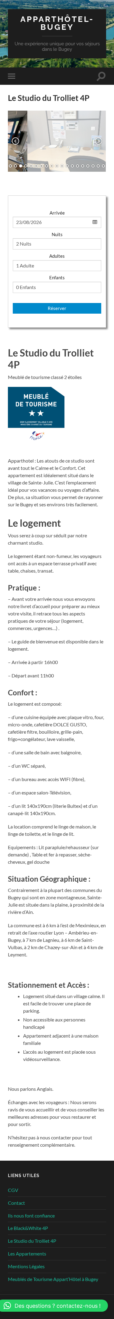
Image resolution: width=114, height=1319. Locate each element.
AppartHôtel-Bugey (57, 23)
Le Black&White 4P (28, 1228)
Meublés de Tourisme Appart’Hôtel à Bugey (53, 1279)
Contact (16, 1203)
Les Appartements (27, 1253)
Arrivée (57, 212)
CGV (13, 1190)
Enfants (57, 277)
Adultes (57, 256)
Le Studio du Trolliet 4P (32, 1241)
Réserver (57, 308)
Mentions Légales (26, 1266)
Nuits (57, 234)
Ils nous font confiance (31, 1215)
